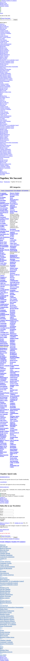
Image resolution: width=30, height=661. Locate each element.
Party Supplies (13, 299)
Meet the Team (3, 28)
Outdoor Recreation (12, 293)
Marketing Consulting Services (15, 260)
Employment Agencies (3, 374)
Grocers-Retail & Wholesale (4, 429)
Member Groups (4, 72)
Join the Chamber (4, 49)
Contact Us (2, 34)
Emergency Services (3, 371)
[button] (3, 22)
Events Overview (4, 88)
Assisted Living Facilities (3, 225)
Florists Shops (3, 405)
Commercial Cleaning (3, 302)
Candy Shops (3, 263)
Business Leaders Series (5, 92)
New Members (17, 190)
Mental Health (13, 269)
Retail (11, 363)
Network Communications (14, 280)
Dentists (2, 339)
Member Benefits (4, 52)
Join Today (2, 98)
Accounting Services (3, 198)
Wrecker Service (14, 459)
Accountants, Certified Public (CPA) (4, 194)
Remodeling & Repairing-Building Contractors (14, 357)
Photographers (13, 306)
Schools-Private (14, 377)
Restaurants (13, 362)
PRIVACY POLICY (5, 523)
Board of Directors (4, 26)
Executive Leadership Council (7, 61)
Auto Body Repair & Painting (4, 232)
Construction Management (3, 325)
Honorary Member (14, 193)
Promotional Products (13, 330)
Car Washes (3, 264)
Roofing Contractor (15, 368)
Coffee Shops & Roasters (4, 293)
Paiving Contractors (13, 296)
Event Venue (3, 389)
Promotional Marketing (13, 327)
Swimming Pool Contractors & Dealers (14, 400)
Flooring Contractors (3, 402)
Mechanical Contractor (13, 266)
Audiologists (3, 229)
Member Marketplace (5, 54)
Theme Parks (13, 419)
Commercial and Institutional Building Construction (4, 297)
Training (12, 428)
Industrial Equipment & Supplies (13, 207)
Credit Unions (3, 335)
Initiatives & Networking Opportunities (9, 66)
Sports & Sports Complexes (14, 393)
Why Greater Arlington (5, 37)
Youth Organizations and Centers (14, 466)
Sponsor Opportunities (5, 86)
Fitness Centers (4, 400)
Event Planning (4, 388)
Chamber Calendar (4, 6)
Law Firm (12, 241)
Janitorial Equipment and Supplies (14, 234)
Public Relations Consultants (14, 336)
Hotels (11, 198)
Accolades (2, 38)
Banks (1, 240)
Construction (3, 323)
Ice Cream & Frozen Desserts (14, 203)
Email (1, 511)
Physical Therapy (14, 308)
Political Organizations (13, 318)
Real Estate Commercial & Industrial (13, 349)
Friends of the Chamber (3, 407)
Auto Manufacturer (5, 237)
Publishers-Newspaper (13, 343)
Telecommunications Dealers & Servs (15, 409)
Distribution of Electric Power (3, 349)
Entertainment (3, 386)
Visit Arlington (3, 40)
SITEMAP (2, 524)
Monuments (13, 271)
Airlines (2, 215)
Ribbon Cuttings (4, 57)
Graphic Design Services (4, 426)
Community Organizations (3, 310)
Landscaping (13, 240)
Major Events (3, 90)
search (1, 13)
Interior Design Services (13, 212)
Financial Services (4, 395)
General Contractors (3, 416)
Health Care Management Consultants (3, 436)
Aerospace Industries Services (4, 202)
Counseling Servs (4, 332)
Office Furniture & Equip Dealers (14, 284)
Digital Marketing (4, 345)
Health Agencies (4, 432)
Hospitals (12, 196)
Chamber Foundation (5, 32)
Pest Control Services (13, 303)
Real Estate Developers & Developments (13, 353)
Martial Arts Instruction (13, 263)
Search (2, 190)
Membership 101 (4, 53)
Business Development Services (3, 260)
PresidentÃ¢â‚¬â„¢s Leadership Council (9, 60)
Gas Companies (4, 414)
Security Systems (14, 383)
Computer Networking (3, 318)
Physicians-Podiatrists (12, 312)
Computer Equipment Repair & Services (4, 314)
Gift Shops (2, 418)
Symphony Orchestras (12, 403)
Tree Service (13, 435)
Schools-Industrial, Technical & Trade (14, 375)
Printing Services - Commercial (14, 321)
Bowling (2, 248)
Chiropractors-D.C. (5, 284)
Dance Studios (3, 337)
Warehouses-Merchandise (13, 447)
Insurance (12, 209)
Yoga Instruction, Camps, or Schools (14, 462)
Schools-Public (13, 379)
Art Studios (3, 223)
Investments (13, 229)
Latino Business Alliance (5, 77)
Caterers (2, 275)
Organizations (13, 288)
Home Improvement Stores (3, 452)
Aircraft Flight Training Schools (4, 210)
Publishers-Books (14, 338)
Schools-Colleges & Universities (14, 372)
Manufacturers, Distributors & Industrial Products (15, 256)
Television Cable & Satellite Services (14, 417)
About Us (2, 24)
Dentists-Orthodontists (3, 341)
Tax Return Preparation (13, 406)
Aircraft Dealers (4, 208)
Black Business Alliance (5, 76)
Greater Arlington (4, 36)
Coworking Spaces (4, 334)
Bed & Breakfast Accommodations (4, 246)
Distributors (3, 351)
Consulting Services (5, 328)
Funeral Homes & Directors (4, 410)
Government (3, 423)
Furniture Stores (4, 412)
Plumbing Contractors (13, 315)
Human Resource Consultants (14, 200)
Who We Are (3, 25)
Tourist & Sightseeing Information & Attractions (13, 424)
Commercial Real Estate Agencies (4, 305)
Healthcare (2, 438)
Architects (2, 221)
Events (1, 82)
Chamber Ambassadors (5, 73)
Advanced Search (9, 190)
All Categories (25, 190)
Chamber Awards (4, 30)
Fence (1, 391)
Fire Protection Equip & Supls (3, 398)
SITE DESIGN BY (4, 529)
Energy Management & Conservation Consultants (4, 378)
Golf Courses (3, 420)
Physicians (12, 310)
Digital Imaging (4, 343)
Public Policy (3, 68)
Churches (2, 286)
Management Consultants (13, 247)
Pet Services (13, 305)
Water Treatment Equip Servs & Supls (14, 453)
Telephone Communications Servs (14, 413)
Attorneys (2, 228)
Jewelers (12, 236)
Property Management (13, 333)
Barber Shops (3, 242)
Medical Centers (14, 268)
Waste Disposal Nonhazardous (13, 450)
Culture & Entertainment (5, 44)
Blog (1, 94)
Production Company (12, 324)
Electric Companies (5, 365)
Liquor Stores (13, 243)
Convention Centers (3, 330)
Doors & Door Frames (3, 353)
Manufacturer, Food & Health (13, 250)
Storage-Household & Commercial (14, 396)
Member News (3, 96)
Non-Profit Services (15, 282)
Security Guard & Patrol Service (14, 381)
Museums (12, 277)
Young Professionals (4, 81)
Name (1, 509)
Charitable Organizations (3, 281)
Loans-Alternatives (14, 244)
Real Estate (13, 346)
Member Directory (4, 4)
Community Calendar (5, 85)
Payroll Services (14, 300)
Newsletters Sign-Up (5, 97)
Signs (11, 388)
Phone (1, 514)
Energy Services (4, 381)
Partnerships (3, 29)
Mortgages (12, 273)
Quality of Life (3, 42)
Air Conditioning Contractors (4, 205)
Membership (3, 46)
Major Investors (3, 58)
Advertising (3, 200)
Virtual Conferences (13, 444)
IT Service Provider (15, 230)
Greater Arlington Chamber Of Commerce (9, 538)
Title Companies (14, 420)
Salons (11, 370)
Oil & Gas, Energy (14, 286)
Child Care (3, 283)
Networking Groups (4, 70)
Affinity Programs (4, 56)
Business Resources (4, 50)
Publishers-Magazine (12, 340)
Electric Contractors (3, 368)
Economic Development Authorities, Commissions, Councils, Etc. (3, 358)
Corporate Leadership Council (7, 62)
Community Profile (4, 41)
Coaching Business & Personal (4, 290)
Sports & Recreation (4, 45)
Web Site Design (14, 456)
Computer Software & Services (5, 321)
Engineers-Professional (3, 384)
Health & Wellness (4, 431)
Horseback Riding (14, 194)
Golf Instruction (4, 422)
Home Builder (3, 444)
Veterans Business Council (6, 78)
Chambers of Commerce (3, 278)
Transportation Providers (13, 430)
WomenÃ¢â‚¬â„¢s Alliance (6, 80)
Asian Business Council (5, 74)
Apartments (3, 217)
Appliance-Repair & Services (4, 219)
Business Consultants (3, 256)
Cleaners (2, 288)
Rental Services (13, 360)
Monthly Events (3, 89)
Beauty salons (3, 243)
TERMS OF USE (19, 523)
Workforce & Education (5, 69)
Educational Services (3, 363)
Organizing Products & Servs (14, 290)
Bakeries (2, 238)
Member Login (3, 3)
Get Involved (3, 65)
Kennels (12, 238)
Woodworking (13, 458)
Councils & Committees (5, 33)
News (1, 93)
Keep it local (3, 2)
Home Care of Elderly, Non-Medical (3, 448)
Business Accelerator (3, 253)
